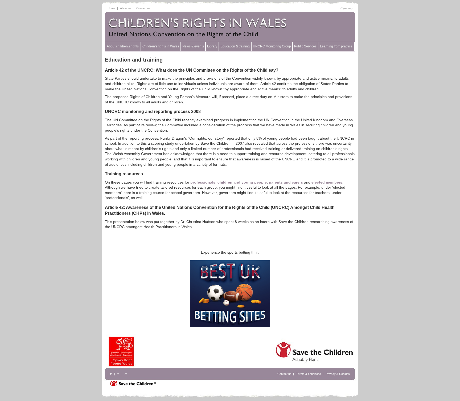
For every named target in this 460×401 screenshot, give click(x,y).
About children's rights (123, 46)
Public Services (305, 46)
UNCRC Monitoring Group (272, 46)
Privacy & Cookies (338, 373)
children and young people (242, 182)
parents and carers (286, 182)
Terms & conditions (308, 373)
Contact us (143, 8)
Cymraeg (346, 8)
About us (126, 8)
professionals (202, 182)
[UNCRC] (207, 27)
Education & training (235, 46)
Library (212, 46)
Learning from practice (336, 46)
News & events (193, 46)
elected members (326, 182)
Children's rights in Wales (160, 46)
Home (111, 8)
